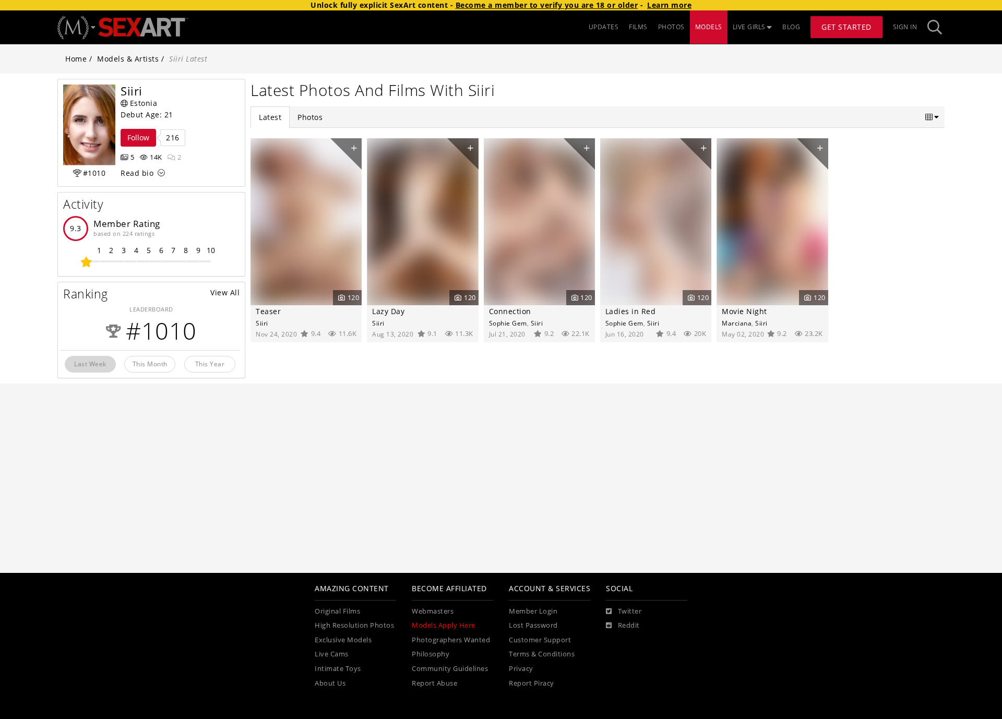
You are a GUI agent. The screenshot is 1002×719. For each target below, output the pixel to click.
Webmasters (433, 611)
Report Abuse (434, 683)
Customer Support (540, 640)
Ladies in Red (630, 311)
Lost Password (533, 625)
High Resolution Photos (354, 625)
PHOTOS (671, 26)
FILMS (638, 26)
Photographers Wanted (451, 640)
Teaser (268, 311)
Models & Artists (128, 59)
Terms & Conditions (542, 654)
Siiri (262, 323)
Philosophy (430, 654)
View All (225, 292)
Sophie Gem (508, 323)
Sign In (905, 26)
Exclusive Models (343, 640)
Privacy (521, 668)
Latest (270, 117)
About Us (330, 683)
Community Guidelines (450, 668)
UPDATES (604, 26)
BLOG (791, 26)
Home (76, 59)
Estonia (144, 103)
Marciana (737, 323)
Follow (138, 137)
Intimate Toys (338, 668)
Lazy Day (388, 311)
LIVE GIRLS (749, 26)
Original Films (337, 611)
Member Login (533, 611)
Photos (310, 117)
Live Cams (332, 654)
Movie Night (744, 311)
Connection (510, 311)
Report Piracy (531, 683)
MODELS (708, 26)
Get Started (846, 27)
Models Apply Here (443, 625)
